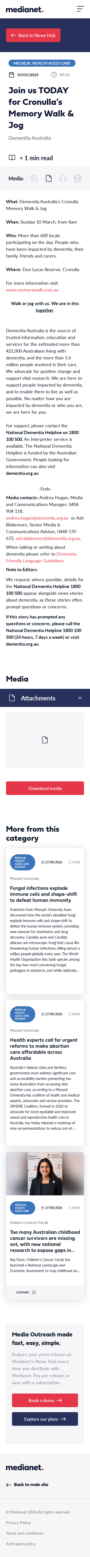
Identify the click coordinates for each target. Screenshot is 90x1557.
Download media (45, 788)
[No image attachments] (34, 178)
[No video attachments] (78, 178)
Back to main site (31, 1485)
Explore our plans (41, 1419)
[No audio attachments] (63, 178)
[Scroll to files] (49, 178)
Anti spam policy (20, 1543)
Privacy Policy (18, 1522)
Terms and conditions (24, 1533)
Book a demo (41, 1400)
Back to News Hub (37, 35)
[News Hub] (25, 9)
